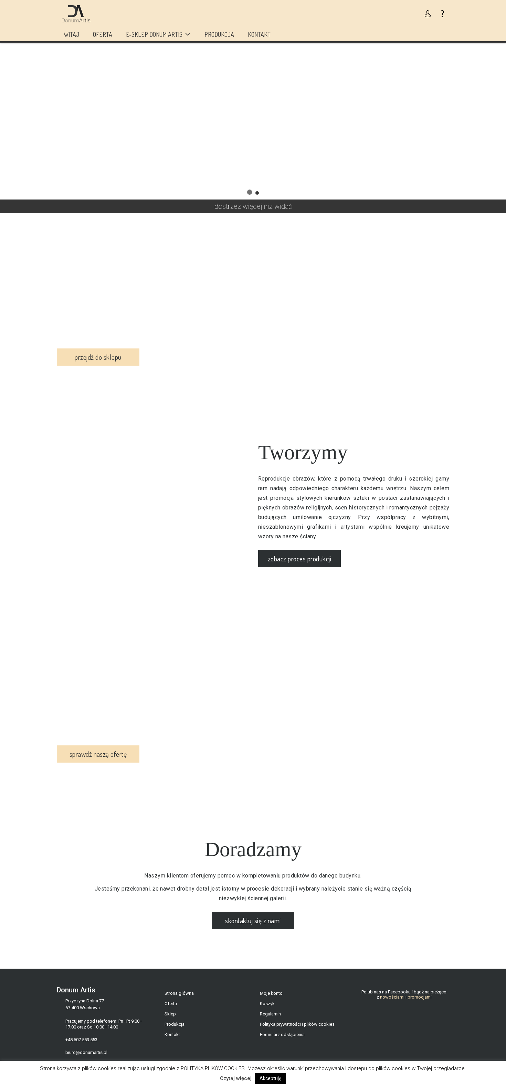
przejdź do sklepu (98, 357)
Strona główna (179, 993)
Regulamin (270, 1013)
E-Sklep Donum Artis (154, 34)
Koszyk (267, 1003)
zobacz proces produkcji (299, 558)
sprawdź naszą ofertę (98, 754)
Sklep (170, 1013)
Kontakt (259, 34)
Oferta (102, 34)
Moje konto (271, 993)
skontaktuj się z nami (253, 920)
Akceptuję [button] (270, 1078)
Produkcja (219, 34)
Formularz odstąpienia (282, 1034)
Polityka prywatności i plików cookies (297, 1024)
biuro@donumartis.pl (86, 1052)
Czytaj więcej (236, 1078)
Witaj (71, 34)
